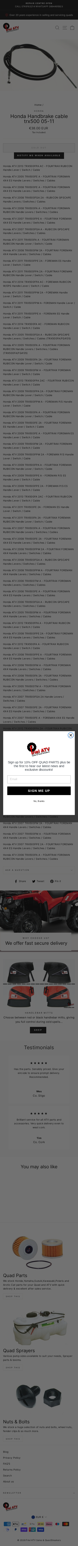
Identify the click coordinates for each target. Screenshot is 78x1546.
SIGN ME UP (39, 790)
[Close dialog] (71, 735)
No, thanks (39, 801)
